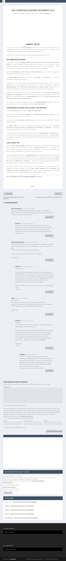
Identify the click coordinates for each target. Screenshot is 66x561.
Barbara (7, 510)
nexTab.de (13, 559)
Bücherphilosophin (27, 47)
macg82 (22, 354)
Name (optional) (7, 482)
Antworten (49, 217)
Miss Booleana (16, 209)
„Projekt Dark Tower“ (39, 147)
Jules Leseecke (30, 176)
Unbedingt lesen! (53, 133)
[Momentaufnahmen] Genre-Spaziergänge (25, 502)
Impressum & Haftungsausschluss (35, 559)
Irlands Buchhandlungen (34, 110)
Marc (13, 298)
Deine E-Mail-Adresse (9, 487)
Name (5, 421)
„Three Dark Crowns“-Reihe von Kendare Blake (34, 87)
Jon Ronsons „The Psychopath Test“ (31, 72)
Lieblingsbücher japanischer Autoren (43, 114)
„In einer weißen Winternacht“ (36, 104)
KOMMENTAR (7, 387)
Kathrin (22, 13)
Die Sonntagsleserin (45, 13)
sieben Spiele (29, 120)
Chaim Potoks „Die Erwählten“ (41, 77)
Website (46, 421)
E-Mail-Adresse (28, 421)
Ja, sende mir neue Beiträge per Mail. (15, 427)
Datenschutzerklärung (27, 416)
